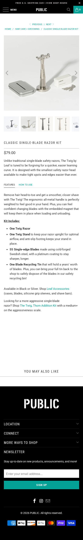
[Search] (68, 10)
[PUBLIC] (41, 10)
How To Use (25, 184)
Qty (6, 336)
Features (9, 184)
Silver (24, 325)
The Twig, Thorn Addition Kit (38, 305)
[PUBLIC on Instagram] (41, 501)
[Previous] (7, 73)
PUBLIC (34, 513)
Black (10, 325)
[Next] (75, 73)
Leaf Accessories (58, 289)
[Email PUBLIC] (48, 501)
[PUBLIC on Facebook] (34, 501)
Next (49, 24)
